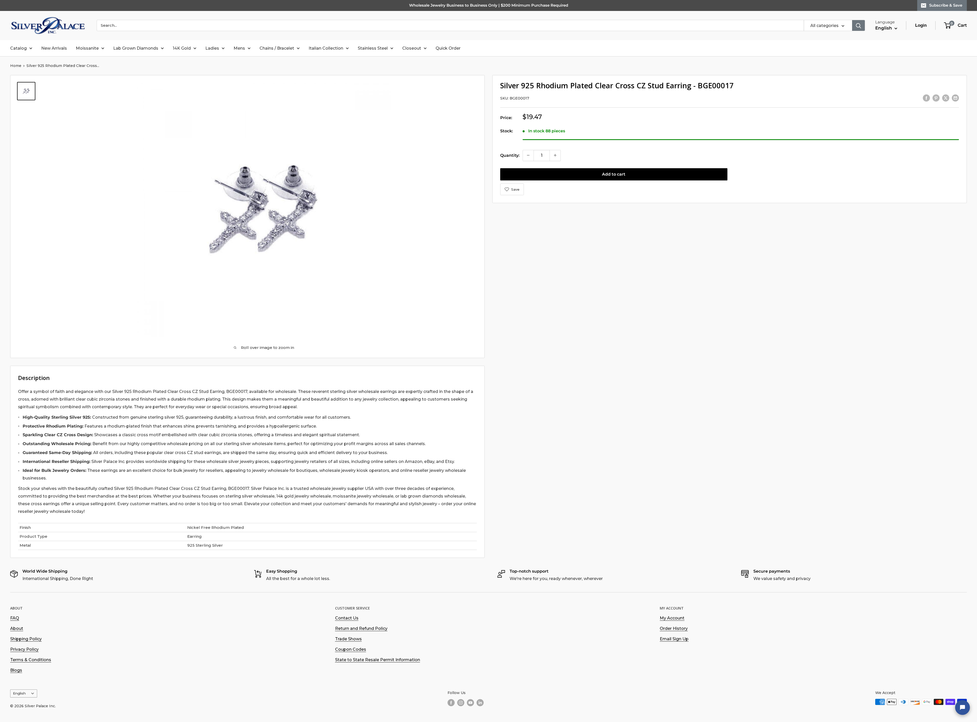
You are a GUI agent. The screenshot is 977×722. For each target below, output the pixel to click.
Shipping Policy (26, 638)
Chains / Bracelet (277, 48)
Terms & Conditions (30, 659)
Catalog (18, 48)
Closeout (411, 48)
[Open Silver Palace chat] (962, 707)
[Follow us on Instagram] (460, 702)
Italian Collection (326, 48)
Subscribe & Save (945, 5)
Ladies (212, 48)
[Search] (858, 25)
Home (15, 65)
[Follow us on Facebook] (451, 702)
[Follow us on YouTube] (470, 702)
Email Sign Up (674, 638)
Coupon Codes (350, 649)
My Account (672, 618)
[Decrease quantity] (528, 155)
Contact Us (346, 618)
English (19, 693)
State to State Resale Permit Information (377, 659)
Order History (674, 628)
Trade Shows (348, 638)
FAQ (14, 618)
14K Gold (182, 48)
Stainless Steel (373, 48)
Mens (239, 48)
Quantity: (510, 155)
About (16, 628)
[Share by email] (955, 98)
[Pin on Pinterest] (936, 98)
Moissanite (87, 48)
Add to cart (613, 174)
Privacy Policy (24, 649)
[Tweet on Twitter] (945, 98)
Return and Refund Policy (361, 628)
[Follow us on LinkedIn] (480, 702)
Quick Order (448, 48)
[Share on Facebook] (926, 98)
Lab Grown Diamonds (135, 48)
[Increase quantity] (555, 155)
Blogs (16, 670)
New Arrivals (54, 48)
